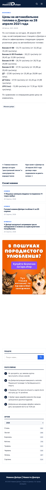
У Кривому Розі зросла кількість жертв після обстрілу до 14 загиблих (26, 391)
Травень (23, 446)
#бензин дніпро (9, 106)
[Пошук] (37, 4)
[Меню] (42, 4)
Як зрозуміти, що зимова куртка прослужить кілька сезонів (21, 374)
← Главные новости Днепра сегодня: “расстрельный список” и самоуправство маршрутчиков (12, 170)
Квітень (23, 442)
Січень (23, 428)
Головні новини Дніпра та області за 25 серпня (21, 210)
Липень (23, 455)
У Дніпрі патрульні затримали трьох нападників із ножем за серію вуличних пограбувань (22, 226)
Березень (23, 437)
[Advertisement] (23, 134)
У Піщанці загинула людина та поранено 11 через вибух (23, 195)
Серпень (23, 459)
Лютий (23, 433)
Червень (23, 451)
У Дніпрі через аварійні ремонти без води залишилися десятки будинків (24, 398)
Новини (7, 191)
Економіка (6, 12)
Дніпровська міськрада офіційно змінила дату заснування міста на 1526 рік (24, 405)
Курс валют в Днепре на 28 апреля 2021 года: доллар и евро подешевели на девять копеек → (34, 170)
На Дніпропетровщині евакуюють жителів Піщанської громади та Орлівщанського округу (25, 382)
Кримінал (7, 221)
